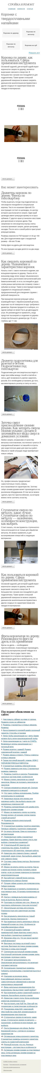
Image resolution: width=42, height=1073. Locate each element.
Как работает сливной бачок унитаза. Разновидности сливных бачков (18, 879)
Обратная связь (7, 1070)
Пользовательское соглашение (17, 1064)
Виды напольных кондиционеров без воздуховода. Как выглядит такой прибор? (18, 988)
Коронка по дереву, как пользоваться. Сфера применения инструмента (18, 60)
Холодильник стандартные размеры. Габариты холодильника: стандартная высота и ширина (21, 971)
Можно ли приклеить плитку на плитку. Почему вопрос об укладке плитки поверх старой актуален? (18, 815)
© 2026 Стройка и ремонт (10, 1061)
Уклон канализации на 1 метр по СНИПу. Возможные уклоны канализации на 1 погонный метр (19, 744)
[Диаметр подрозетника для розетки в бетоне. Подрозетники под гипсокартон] (21, 398)
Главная (11, 8)
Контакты (5, 1064)
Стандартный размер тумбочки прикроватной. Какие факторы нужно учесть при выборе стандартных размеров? (19, 932)
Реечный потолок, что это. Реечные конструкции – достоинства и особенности (18, 1046)
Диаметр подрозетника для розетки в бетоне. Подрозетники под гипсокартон (19, 364)
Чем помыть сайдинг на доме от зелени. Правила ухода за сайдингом (18, 720)
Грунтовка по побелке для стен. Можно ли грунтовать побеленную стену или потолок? (20, 903)
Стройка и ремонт (21, 4)
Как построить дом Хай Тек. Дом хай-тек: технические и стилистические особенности (19, 1005)
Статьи (30, 8)
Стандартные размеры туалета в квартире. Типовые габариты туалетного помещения (20, 827)
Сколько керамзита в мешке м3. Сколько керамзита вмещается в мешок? (19, 789)
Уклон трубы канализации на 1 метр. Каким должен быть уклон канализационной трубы (20, 737)
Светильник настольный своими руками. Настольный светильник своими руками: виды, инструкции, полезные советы (20, 954)
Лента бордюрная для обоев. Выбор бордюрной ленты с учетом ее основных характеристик (18, 1031)
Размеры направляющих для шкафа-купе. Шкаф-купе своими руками (20, 808)
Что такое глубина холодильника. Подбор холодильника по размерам (20, 794)
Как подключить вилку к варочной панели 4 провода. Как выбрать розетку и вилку (20, 994)
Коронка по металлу (30, 32)
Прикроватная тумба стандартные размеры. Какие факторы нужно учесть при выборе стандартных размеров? (19, 839)
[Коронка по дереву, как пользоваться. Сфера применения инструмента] (21, 133)
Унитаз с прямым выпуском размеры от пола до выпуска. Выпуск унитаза (19, 898)
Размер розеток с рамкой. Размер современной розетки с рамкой (16, 750)
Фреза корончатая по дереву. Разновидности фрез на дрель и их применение (20, 638)
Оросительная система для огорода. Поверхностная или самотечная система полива (18, 911)
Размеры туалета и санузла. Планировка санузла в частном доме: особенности (19, 775)
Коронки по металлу (11, 45)
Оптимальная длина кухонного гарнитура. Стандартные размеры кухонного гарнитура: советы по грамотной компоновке (20, 1039)
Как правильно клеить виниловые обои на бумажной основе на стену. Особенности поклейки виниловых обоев (20, 924)
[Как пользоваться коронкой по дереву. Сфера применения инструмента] (21, 616)
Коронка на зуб (31, 45)
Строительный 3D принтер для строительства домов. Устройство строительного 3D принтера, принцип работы (20, 848)
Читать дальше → (8, 179)
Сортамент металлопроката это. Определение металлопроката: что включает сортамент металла (19, 962)
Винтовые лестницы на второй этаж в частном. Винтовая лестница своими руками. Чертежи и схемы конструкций (20, 946)
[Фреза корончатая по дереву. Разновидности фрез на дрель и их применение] (21, 689)
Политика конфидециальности (11, 1067)
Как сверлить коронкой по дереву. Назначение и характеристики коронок (19, 264)
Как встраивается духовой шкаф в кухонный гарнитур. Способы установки (20, 731)
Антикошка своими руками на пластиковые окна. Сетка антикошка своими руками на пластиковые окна (20, 1053)
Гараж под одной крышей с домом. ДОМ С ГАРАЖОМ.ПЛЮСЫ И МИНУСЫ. (19, 761)
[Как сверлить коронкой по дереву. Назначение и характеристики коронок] (21, 336)
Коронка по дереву (11, 33)
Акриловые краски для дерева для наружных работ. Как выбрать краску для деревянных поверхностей (18, 801)
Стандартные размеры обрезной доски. (19, 765)
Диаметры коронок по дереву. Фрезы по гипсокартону (16, 195)
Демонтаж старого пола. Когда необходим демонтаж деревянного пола (20, 999)
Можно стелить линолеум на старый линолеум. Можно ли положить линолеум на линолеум (19, 782)
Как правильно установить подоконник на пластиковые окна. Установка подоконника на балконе (20, 891)
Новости (21, 8)
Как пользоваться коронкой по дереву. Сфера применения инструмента (19, 577)
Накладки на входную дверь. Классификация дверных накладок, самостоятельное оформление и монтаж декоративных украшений (18, 980)
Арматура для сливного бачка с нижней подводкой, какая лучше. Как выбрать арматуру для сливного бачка (21, 856)
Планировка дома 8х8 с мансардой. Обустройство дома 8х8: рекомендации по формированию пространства (18, 1012)
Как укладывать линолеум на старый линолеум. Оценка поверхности (18, 917)
